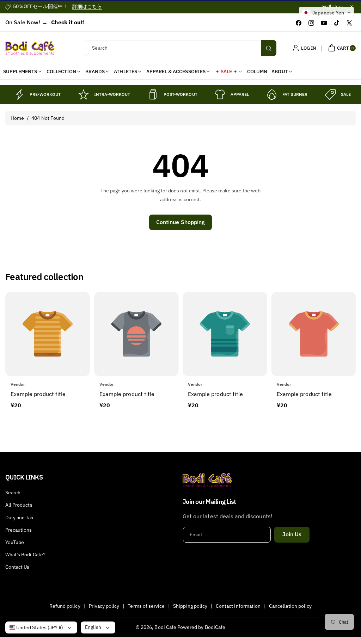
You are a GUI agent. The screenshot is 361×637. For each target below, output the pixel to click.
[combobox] (180, 48)
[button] (341, 48)
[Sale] (330, 94)
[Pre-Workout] (19, 94)
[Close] (351, 6)
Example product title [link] (38, 393)
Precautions (18, 530)
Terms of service (146, 606)
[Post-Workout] (153, 94)
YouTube (14, 542)
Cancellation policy (290, 606)
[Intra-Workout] (83, 94)
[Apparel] (220, 94)
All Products (18, 505)
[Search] (268, 48)
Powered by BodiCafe (201, 627)
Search (12, 492)
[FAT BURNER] (272, 94)
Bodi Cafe (165, 627)
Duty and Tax (19, 517)
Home (17, 118)
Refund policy (64, 606)
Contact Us (17, 567)
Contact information (238, 606)
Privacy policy (104, 606)
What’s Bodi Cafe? (25, 554)
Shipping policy (190, 606)
